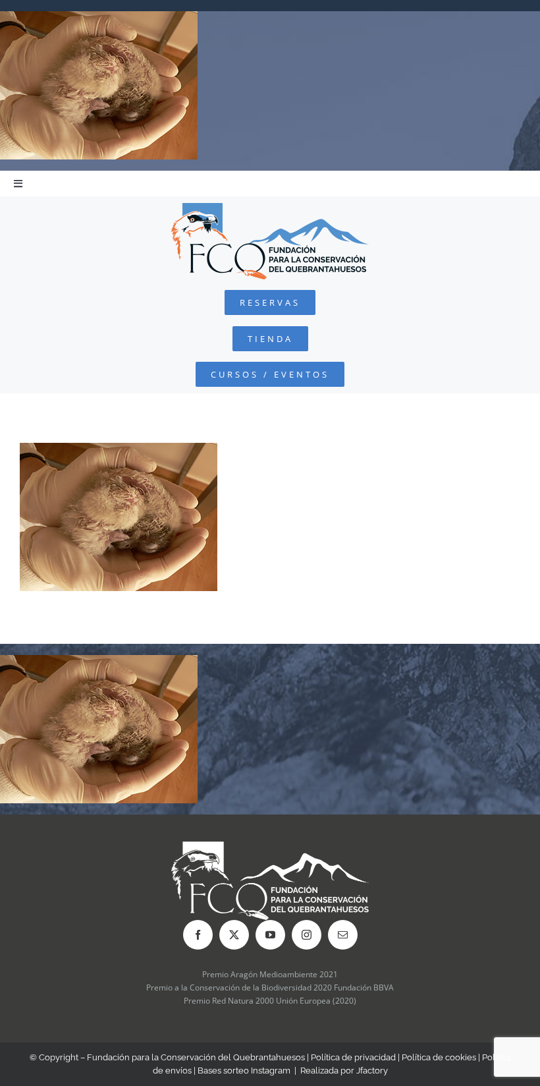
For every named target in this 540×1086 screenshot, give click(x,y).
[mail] (343, 935)
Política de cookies (439, 1057)
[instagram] (306, 935)
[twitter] (234, 935)
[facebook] (198, 935)
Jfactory (372, 1070)
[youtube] (270, 935)
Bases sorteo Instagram (244, 1070)
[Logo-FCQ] (270, 208)
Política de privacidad (353, 1057)
